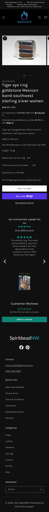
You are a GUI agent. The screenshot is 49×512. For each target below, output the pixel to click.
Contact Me (10, 406)
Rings (8, 435)
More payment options (24, 203)
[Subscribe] (40, 489)
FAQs (7, 472)
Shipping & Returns (14, 412)
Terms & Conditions (14, 399)
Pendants (9, 447)
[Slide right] (30, 76)
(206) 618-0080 (13, 371)
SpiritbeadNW (21, 503)
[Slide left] (19, 76)
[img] (25, 227)
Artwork (9, 460)
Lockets (9, 441)
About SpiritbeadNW (14, 387)
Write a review (24, 319)
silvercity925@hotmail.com (19, 365)
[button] (3, 17)
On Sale (8, 466)
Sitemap (9, 418)
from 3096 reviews (24, 230)
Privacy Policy (11, 393)
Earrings (9, 454)
